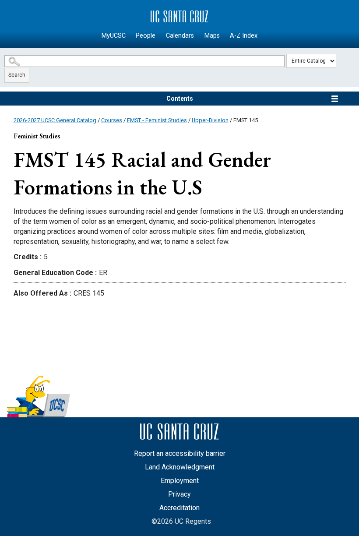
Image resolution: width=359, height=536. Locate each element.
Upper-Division (210, 120)
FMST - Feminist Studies (157, 120)
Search (16, 75)
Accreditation (179, 508)
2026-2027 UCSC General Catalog (55, 120)
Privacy (179, 494)
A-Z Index (243, 35)
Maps (212, 35)
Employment (180, 480)
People (145, 35)
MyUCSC (114, 35)
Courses (111, 120)
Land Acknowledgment (180, 467)
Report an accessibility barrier (179, 453)
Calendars (180, 35)
